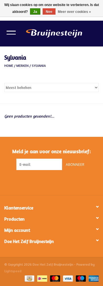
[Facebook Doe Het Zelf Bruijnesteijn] (46, 181)
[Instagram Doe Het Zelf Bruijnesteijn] (56, 181)
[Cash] (29, 278)
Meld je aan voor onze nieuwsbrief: (51, 151)
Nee (49, 12)
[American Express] (93, 278)
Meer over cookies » (74, 12)
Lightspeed (12, 271)
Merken (22, 65)
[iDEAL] (41, 278)
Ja (35, 12)
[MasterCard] (54, 278)
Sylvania (39, 65)
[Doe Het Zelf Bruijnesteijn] (62, 32)
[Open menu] (11, 32)
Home (8, 65)
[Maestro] (80, 278)
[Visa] (67, 278)
